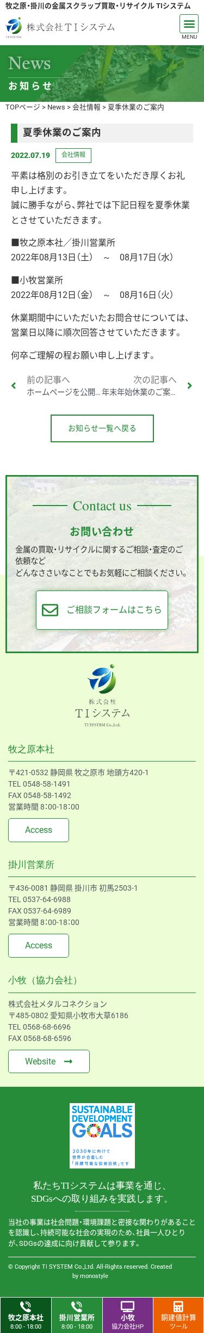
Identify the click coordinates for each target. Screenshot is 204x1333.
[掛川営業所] (76, 1306)
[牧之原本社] (25, 1306)
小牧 (128, 1317)
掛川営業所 (77, 1317)
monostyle (94, 1276)
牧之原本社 (26, 1317)
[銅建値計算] (178, 1306)
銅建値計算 (178, 1317)
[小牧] (127, 1306)
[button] (189, 23)
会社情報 (73, 155)
